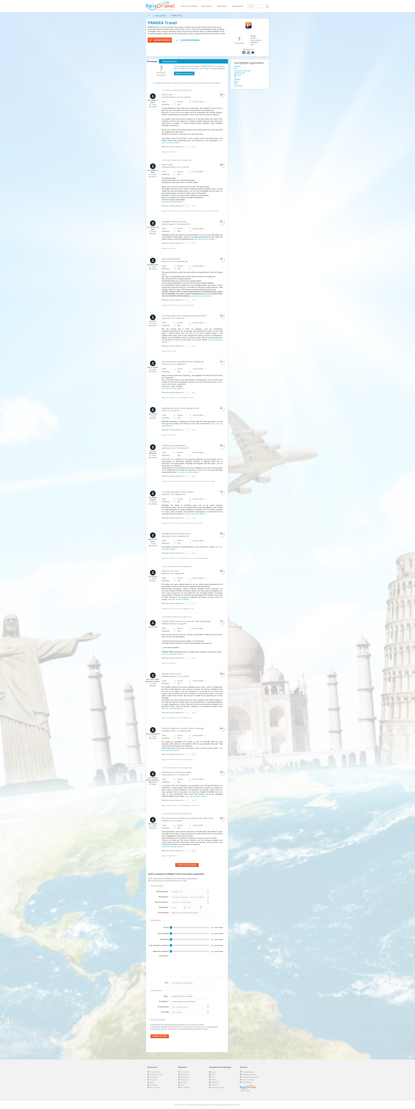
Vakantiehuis (184, 1077)
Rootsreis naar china (170, 571)
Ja (187, 147)
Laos (178, 731)
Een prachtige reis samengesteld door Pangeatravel (183, 361)
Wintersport (184, 1080)
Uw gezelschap (163, 1007)
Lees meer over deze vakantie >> (173, 202)
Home (177, 1105)
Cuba (213, 1074)
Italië (213, 1077)
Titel (166, 983)
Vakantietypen (222, 6)
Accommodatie (163, 912)
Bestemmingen (207, 6)
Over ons (211, 1105)
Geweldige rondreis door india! (174, 221)
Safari (152, 1082)
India (177, 224)
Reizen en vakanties (187, 1105)
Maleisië (175, 536)
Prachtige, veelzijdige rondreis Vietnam (177, 492)
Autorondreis (154, 1077)
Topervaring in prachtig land (173, 445)
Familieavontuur (239, 73)
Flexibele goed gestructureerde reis (176, 533)
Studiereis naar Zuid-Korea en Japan (176, 772)
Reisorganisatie (162, 891)
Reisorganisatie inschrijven (224, 1105)
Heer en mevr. (167, 94)
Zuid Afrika (175, 448)
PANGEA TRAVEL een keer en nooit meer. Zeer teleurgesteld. (186, 621)
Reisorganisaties (237, 6)
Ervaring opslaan (160, 1036)
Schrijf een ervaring (190, 40)
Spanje (213, 1072)
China (173, 318)
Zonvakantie (184, 1072)
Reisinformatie (247, 1082)
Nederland (173, 261)
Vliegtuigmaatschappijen (250, 1077)
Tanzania (171, 411)
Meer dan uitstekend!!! (171, 259)
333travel (237, 66)
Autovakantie (184, 1074)
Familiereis (153, 1080)
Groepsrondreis (155, 1072)
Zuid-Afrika (215, 1082)
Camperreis (154, 1085)
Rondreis (183, 1082)
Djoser (236, 81)
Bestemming (163, 897)
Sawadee (237, 79)
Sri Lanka (180, 676)
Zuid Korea (173, 364)
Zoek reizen (189, 6)
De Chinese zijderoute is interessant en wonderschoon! (184, 316)
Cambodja (180, 97)
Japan (176, 775)
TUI (235, 77)
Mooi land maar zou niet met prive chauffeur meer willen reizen (187, 818)
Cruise (182, 1085)
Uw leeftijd (165, 1012)
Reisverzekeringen (248, 1080)
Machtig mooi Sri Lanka (171, 674)
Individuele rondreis (156, 1074)
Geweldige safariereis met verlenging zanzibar (180, 408)
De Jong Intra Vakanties (242, 71)
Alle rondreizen (155, 1087)
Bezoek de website (162, 40)
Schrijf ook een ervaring (184, 73)
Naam (166, 996)
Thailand (214, 1085)
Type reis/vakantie (161, 902)
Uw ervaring (163, 956)
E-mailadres (163, 1001)
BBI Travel (237, 75)
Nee (193, 147)
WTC (235, 84)
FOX (235, 68)
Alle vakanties (185, 1087)
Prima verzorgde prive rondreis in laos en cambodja (183, 728)
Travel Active (238, 86)
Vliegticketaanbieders (249, 1074)
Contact (237, 1105)
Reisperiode (163, 907)
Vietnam (179, 167)
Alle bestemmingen (217, 1087)
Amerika (214, 1080)
